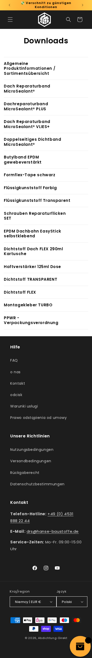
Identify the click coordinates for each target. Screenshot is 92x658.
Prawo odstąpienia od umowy (38, 417)
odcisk (16, 394)
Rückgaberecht (25, 472)
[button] (10, 19)
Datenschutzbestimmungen (37, 484)
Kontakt (17, 383)
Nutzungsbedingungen (31, 449)
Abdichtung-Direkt (52, 638)
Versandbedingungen (30, 461)
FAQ (14, 360)
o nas (15, 372)
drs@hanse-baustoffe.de (53, 531)
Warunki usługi (24, 406)
